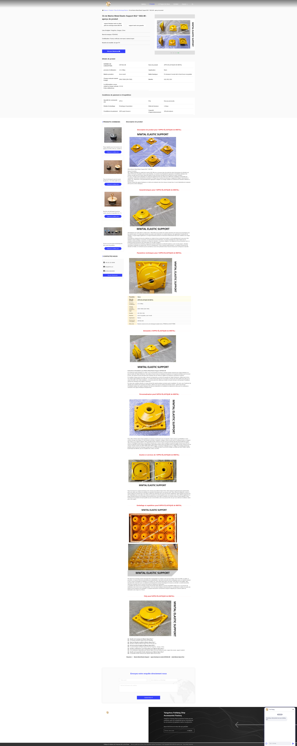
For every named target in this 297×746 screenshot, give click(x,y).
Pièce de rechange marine (121, 10)
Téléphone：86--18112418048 (112, 716)
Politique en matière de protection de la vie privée (116, 744)
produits (111, 10)
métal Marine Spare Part (178, 657)
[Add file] (266, 743)
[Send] (293, 743)
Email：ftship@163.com (110, 720)
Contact (175, 4)
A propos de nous (164, 4)
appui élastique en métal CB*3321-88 (160, 657)
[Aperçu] (108, 3)
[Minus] (293, 709)
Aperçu (143, 4)
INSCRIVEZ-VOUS (190, 730)
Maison (106, 10)
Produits (152, 4)
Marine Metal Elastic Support (141, 657)
